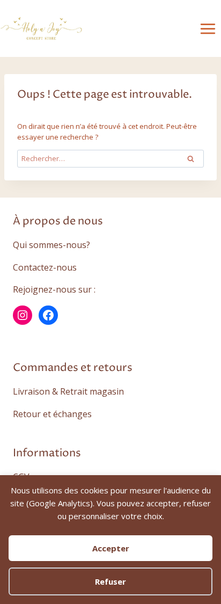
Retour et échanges (52, 414)
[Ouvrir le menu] (207, 28)
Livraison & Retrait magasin (68, 391)
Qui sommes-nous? (51, 245)
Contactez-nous (45, 267)
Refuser (110, 581)
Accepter (110, 548)
